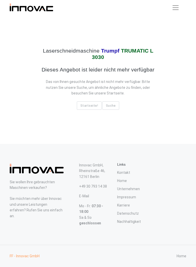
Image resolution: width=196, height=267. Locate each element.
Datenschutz (128, 213)
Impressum (126, 197)
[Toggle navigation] (175, 8)
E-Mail (84, 196)
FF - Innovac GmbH (25, 256)
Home (122, 181)
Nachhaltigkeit (129, 222)
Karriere (123, 205)
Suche (111, 105)
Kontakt (123, 173)
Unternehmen (128, 189)
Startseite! (89, 105)
